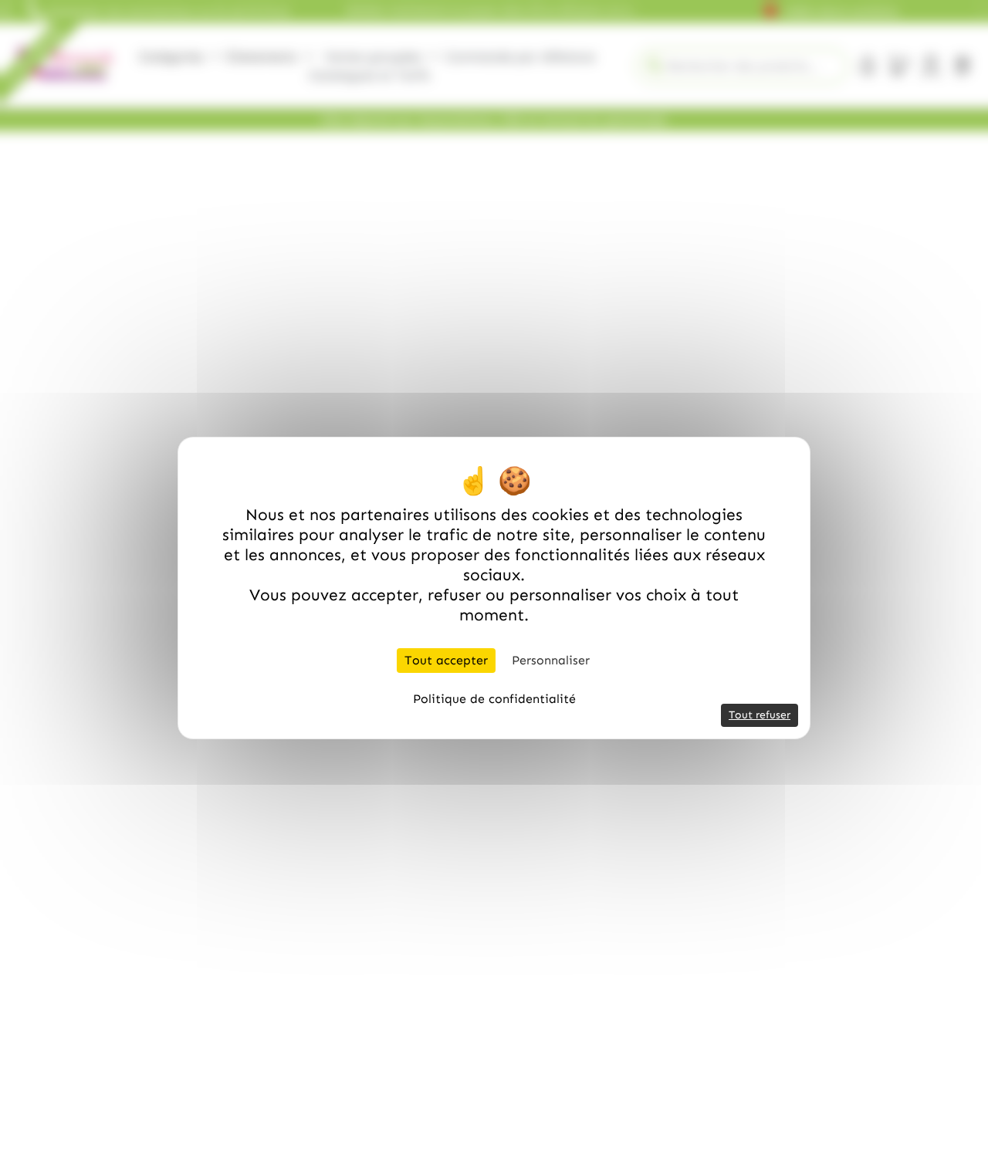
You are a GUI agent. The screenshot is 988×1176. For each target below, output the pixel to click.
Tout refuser (759, 714)
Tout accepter (446, 660)
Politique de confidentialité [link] (494, 698)
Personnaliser (551, 660)
